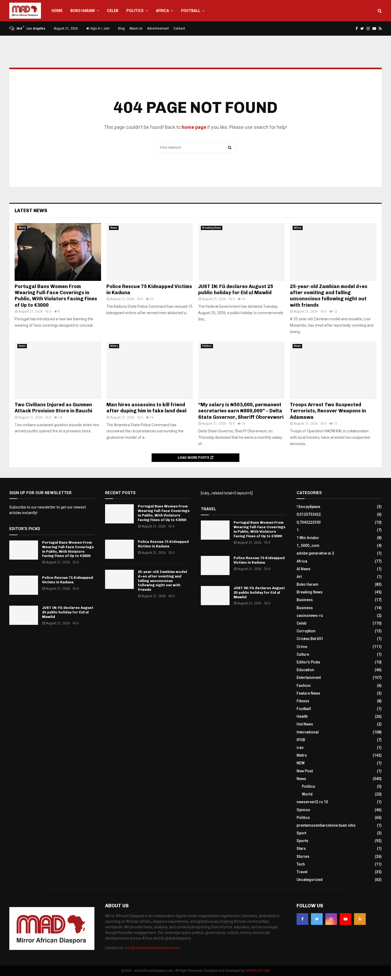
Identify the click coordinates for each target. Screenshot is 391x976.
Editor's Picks (308, 662)
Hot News (305, 724)
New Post (305, 771)
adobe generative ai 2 (315, 553)
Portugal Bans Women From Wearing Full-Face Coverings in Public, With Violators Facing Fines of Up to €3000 (56, 296)
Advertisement (158, 28)
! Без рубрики (308, 507)
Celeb (112, 11)
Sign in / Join (100, 28)
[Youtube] (345, 919)
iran (300, 747)
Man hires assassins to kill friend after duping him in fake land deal (146, 408)
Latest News (31, 211)
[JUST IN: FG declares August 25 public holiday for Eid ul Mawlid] (241, 252)
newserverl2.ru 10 (312, 802)
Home (57, 11)
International (308, 732)
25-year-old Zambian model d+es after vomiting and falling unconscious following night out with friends (328, 296)
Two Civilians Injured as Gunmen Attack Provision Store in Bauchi (53, 408)
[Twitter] (317, 919)
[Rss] (360, 919)
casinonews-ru (310, 615)
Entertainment (309, 677)
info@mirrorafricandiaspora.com (152, 948)
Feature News (308, 693)
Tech (301, 864)
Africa (162, 11)
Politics (135, 11)
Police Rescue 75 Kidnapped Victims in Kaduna (67, 580)
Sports (302, 841)
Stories (303, 856)
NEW (301, 763)
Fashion (304, 685)
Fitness (303, 701)
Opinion (303, 810)
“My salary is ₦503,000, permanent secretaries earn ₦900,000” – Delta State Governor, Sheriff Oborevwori (241, 411)
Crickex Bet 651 (310, 639)
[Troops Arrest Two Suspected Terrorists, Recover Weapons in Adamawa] (333, 370)
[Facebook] (302, 919)
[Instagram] (331, 919)
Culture (303, 654)
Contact (179, 28)
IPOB (301, 740)
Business (305, 600)
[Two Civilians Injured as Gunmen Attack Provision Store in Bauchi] (58, 370)
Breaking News (211, 227)
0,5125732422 (309, 514)
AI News (303, 569)
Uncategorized (310, 879)
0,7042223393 (309, 522)
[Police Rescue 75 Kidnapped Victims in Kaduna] (149, 252)
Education (305, 670)
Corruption (306, 631)
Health (302, 716)
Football (190, 11)
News (113, 227)
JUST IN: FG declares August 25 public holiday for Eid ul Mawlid (235, 290)
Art (299, 577)
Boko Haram (82, 11)
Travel (302, 872)
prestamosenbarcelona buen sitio (326, 825)
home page (194, 127)
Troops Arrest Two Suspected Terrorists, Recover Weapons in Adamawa (328, 411)
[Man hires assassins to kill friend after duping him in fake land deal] (149, 370)
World (22, 227)
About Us (136, 28)
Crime (302, 647)
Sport (301, 833)
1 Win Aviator (308, 538)
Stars (301, 848)
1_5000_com (308, 545)
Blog (121, 28)
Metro (114, 346)
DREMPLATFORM (257, 971)
